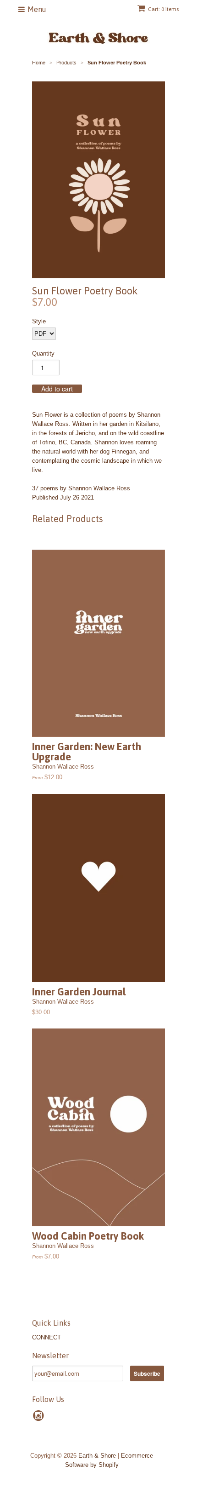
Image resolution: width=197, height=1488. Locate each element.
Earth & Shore (97, 1455)
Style (39, 321)
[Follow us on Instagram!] (40, 1418)
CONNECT (46, 1337)
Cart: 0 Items (163, 9)
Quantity (43, 353)
